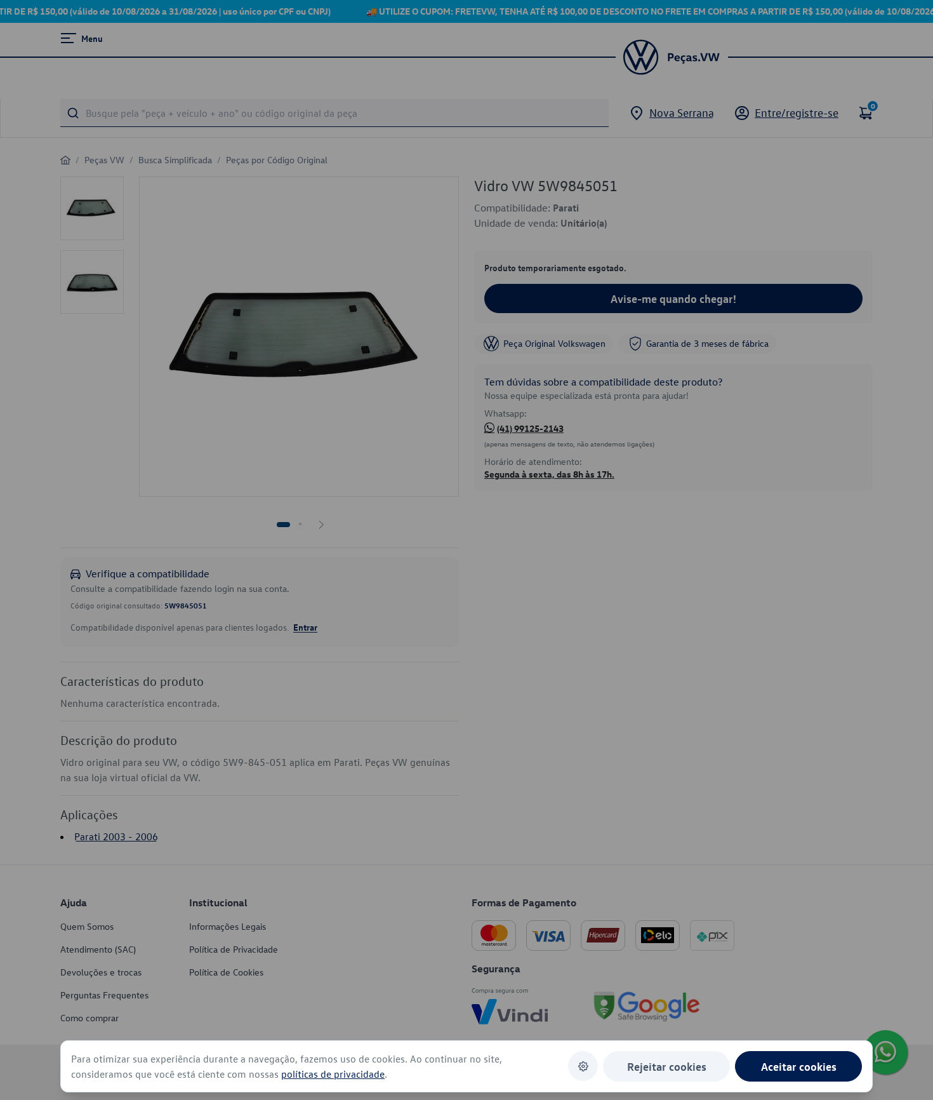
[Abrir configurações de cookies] (583, 1066)
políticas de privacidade (333, 1074)
